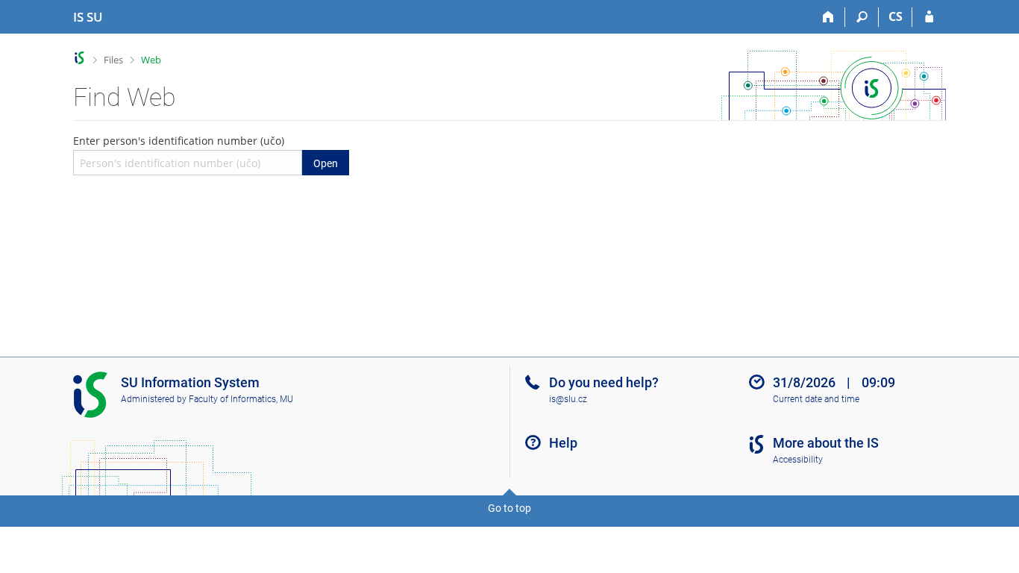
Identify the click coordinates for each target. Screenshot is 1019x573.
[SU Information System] (79, 57)
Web (151, 59)
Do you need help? (604, 382)
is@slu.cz (568, 399)
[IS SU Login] (929, 17)
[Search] (862, 17)
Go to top (509, 508)
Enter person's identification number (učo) (205, 151)
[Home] (828, 17)
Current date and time (816, 399)
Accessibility (798, 459)
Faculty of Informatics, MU (241, 399)
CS (895, 16)
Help (563, 443)
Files (113, 59)
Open (325, 163)
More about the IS (826, 443)
